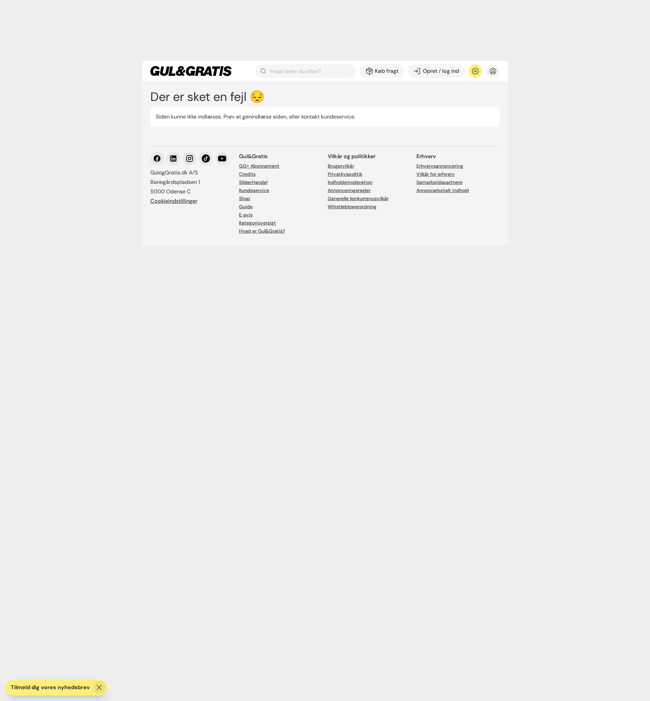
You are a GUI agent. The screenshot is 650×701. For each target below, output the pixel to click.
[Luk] (99, 687)
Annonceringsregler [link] (349, 190)
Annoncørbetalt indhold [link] (442, 190)
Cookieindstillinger (173, 201)
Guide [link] (246, 207)
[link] (191, 71)
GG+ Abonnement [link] (259, 166)
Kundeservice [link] (254, 190)
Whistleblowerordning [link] (352, 207)
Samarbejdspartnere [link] (439, 182)
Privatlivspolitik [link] (345, 174)
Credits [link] (247, 174)
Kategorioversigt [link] (257, 223)
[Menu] (493, 71)
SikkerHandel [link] (253, 182)
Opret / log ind (441, 71)
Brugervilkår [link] (341, 166)
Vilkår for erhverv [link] (435, 174)
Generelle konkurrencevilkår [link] (358, 198)
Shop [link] (244, 198)
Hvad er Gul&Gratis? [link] (262, 231)
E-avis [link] (246, 215)
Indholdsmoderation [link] (350, 182)
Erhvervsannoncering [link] (439, 166)
